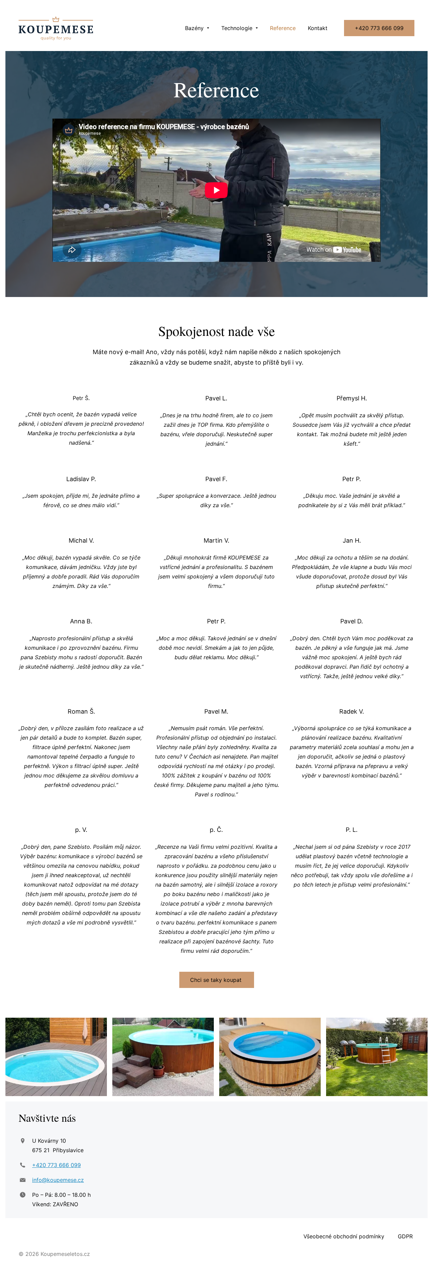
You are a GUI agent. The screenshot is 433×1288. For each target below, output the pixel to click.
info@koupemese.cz (58, 1179)
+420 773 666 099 (379, 28)
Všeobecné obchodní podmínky (343, 1236)
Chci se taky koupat (216, 979)
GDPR (406, 1236)
